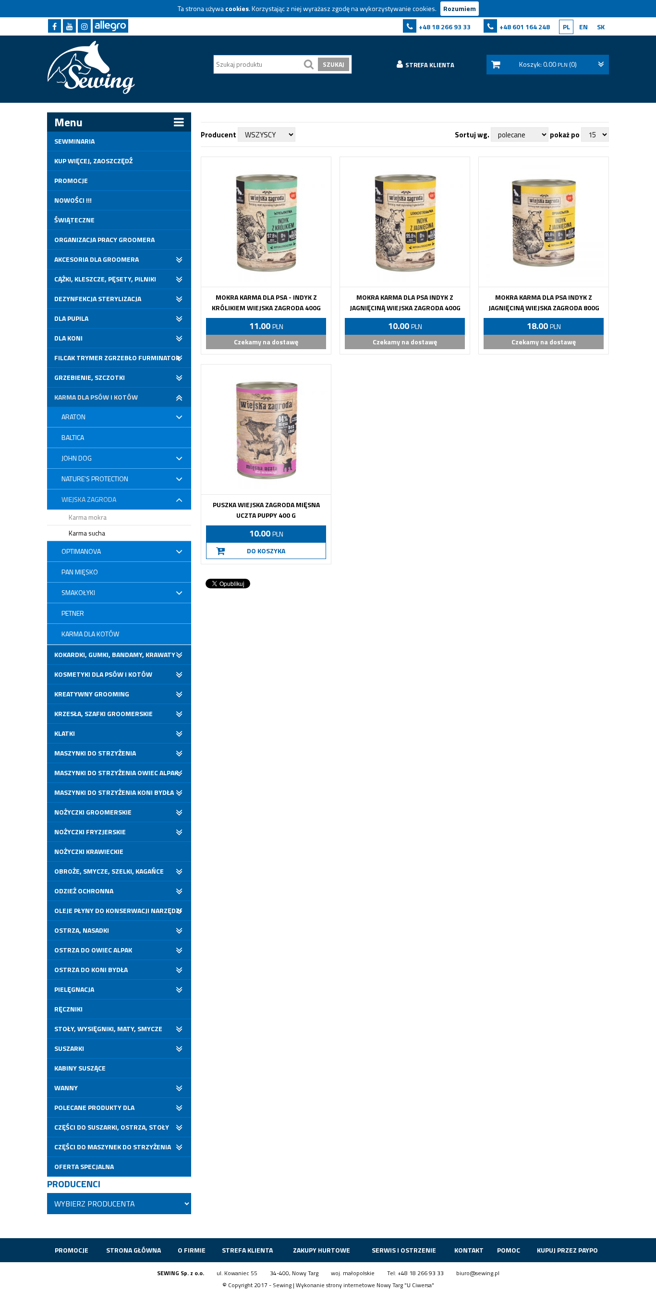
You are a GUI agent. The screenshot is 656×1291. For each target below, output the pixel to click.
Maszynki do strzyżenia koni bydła (114, 792)
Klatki (64, 733)
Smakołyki (78, 592)
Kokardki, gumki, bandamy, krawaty (114, 654)
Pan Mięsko (79, 572)
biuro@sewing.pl (477, 1273)
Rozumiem (459, 8)
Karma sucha (87, 533)
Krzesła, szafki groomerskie (103, 713)
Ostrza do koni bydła (91, 969)
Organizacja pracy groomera (104, 239)
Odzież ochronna (83, 891)
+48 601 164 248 (524, 27)
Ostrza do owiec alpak (93, 950)
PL (566, 27)
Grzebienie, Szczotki (89, 377)
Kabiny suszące (80, 1068)
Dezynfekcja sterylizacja (97, 298)
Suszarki (69, 1048)
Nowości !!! (73, 200)
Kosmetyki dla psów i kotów (103, 674)
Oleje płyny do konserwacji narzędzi (118, 910)
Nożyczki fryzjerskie (90, 832)
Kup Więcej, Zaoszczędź (93, 161)
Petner (72, 613)
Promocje (71, 180)
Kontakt (469, 1250)
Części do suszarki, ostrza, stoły (111, 1127)
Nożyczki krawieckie (88, 851)
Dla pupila (71, 318)
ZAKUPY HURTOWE (321, 1250)
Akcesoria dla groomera (96, 259)
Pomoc (508, 1250)
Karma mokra (88, 517)
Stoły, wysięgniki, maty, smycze (108, 1028)
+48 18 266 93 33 (445, 27)
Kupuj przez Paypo (567, 1250)
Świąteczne (74, 220)
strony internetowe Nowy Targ (364, 1285)
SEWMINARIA (74, 141)
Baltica (72, 437)
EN (583, 27)
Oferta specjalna (84, 1166)
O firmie (192, 1250)
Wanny (66, 1088)
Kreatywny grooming (91, 694)
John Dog (76, 458)
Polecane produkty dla (94, 1107)
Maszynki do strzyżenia (95, 753)
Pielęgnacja (74, 989)
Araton (73, 417)
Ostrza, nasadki (81, 930)
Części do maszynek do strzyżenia (112, 1147)
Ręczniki (68, 1009)
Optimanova (81, 551)
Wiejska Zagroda (88, 499)
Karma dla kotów (90, 634)
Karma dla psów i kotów (96, 397)
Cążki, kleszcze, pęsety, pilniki (105, 279)
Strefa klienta (247, 1250)
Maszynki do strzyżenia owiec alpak (116, 772)
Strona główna (133, 1250)
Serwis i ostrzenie (404, 1250)
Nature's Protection (94, 479)
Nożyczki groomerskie (93, 812)
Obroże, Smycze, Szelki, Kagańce (109, 871)
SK (601, 27)
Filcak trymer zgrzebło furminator (117, 358)
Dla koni (68, 338)
